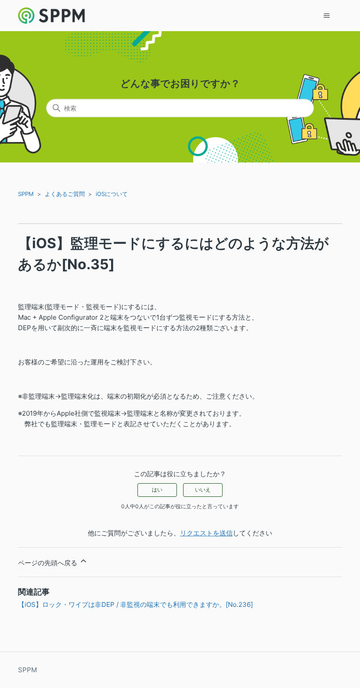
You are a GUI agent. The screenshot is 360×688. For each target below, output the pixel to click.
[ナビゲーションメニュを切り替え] (326, 16)
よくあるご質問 (65, 193)
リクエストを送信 (206, 533)
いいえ (203, 489)
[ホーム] (51, 15)
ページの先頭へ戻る (48, 563)
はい (157, 489)
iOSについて (112, 193)
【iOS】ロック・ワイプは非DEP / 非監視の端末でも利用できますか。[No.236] (135, 604)
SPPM (26, 193)
